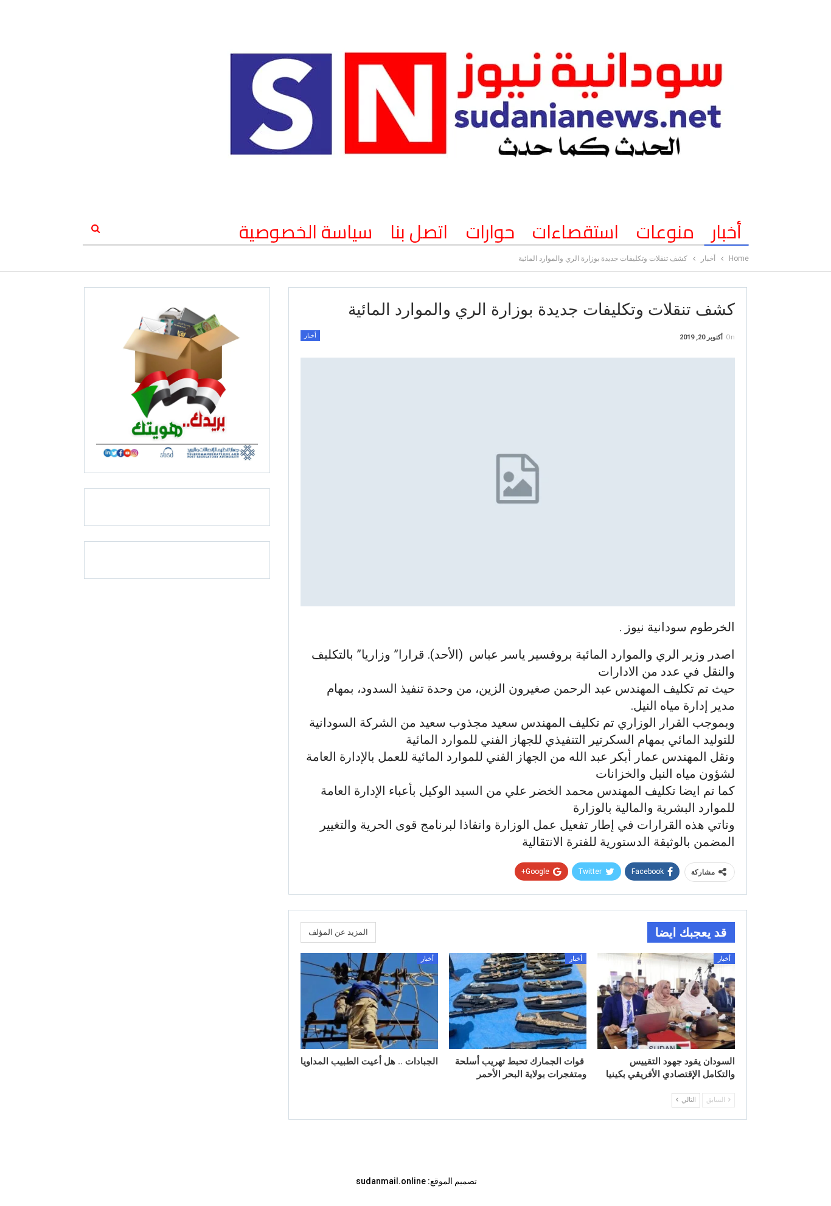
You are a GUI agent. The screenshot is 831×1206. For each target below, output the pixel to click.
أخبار (727, 231)
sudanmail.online (391, 1181)
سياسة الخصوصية (305, 231)
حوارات (490, 231)
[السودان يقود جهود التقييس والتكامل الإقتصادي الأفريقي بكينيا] (666, 1001)
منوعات (665, 231)
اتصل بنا (419, 231)
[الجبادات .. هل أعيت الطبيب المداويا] (369, 1001)
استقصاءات (575, 231)
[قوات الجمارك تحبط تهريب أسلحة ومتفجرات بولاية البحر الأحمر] (517, 1001)
